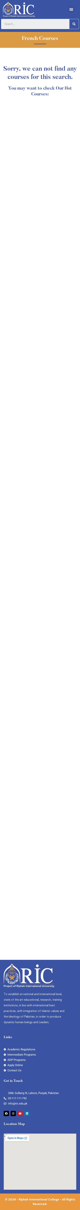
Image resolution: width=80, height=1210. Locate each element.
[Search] (74, 24)
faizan (11, 181)
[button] (71, 9)
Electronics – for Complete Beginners (34, 521)
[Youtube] (20, 1113)
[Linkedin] (27, 1113)
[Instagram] (13, 1113)
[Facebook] (6, 1113)
